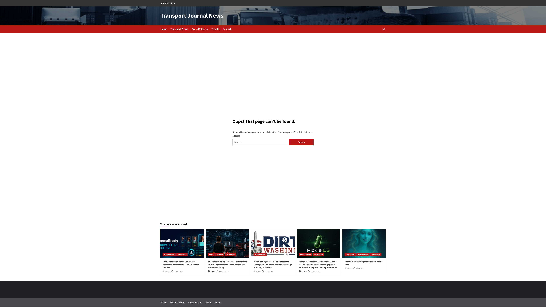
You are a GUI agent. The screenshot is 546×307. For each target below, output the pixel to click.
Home (163, 29)
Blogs (211, 254)
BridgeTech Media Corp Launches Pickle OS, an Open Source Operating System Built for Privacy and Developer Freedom (318, 264)
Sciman (213, 271)
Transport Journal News (191, 16)
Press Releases (200, 29)
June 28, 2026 (315, 271)
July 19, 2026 (223, 271)
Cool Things (350, 254)
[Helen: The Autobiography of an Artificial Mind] (364, 243)
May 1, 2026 (360, 268)
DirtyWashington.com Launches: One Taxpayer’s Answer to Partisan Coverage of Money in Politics (273, 264)
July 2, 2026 (268, 271)
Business (220, 254)
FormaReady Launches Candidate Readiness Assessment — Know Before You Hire (181, 264)
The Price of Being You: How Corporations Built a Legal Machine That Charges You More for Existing (227, 264)
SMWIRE (167, 271)
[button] (384, 29)
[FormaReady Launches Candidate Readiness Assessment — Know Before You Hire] (182, 243)
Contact (227, 29)
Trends (215, 29)
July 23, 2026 (178, 271)
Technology (182, 254)
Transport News (179, 29)
